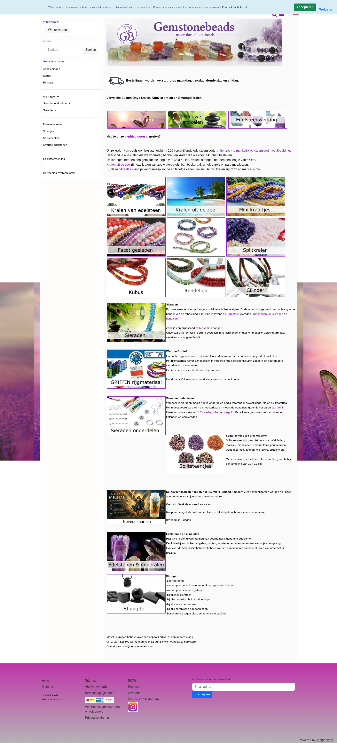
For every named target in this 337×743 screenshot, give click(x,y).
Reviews (48, 82)
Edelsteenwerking (54, 158)
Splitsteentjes (51, 137)
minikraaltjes (124, 169)
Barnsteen (233, 313)
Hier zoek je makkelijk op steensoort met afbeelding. (255, 150)
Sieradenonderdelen (55, 103)
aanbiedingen (135, 136)
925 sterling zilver (209, 412)
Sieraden (48, 110)
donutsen (172, 318)
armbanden (260, 313)
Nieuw (47, 75)
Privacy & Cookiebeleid (234, 7)
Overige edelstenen (55, 144)
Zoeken (90, 49)
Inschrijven (202, 694)
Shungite (48, 131)
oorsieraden (275, 313)
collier (199, 327)
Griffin (280, 407)
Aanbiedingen (51, 68)
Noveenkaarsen (53, 124)
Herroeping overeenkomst (59, 172)
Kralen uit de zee (118, 164)
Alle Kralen (49, 96)
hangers (202, 309)
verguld (228, 412)
